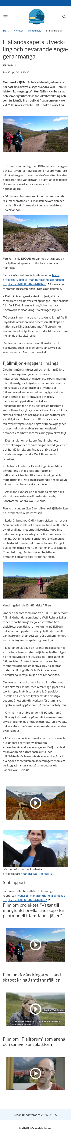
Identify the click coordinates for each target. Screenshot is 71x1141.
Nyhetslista (34, 30)
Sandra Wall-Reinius (36, 873)
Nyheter (18, 30)
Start (6, 30)
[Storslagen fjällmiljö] (35, 17)
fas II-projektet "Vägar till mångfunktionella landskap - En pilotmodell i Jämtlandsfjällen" (34, 279)
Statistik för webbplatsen (35, 1128)
